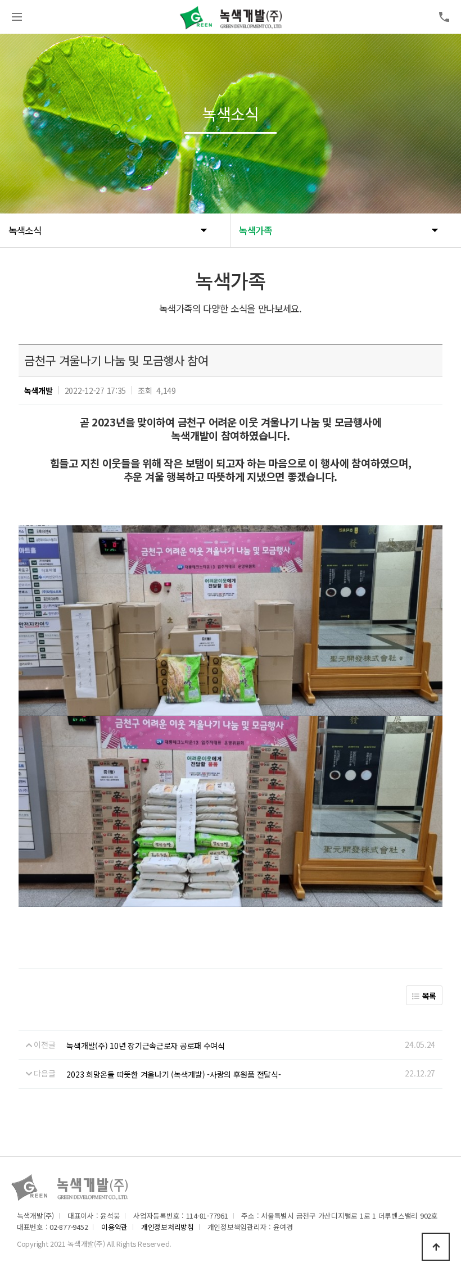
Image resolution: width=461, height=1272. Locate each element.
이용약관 (114, 1226)
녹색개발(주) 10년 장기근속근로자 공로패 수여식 (145, 1045)
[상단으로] (436, 1247)
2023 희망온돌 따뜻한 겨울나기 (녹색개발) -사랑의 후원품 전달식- (173, 1074)
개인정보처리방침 (167, 1226)
